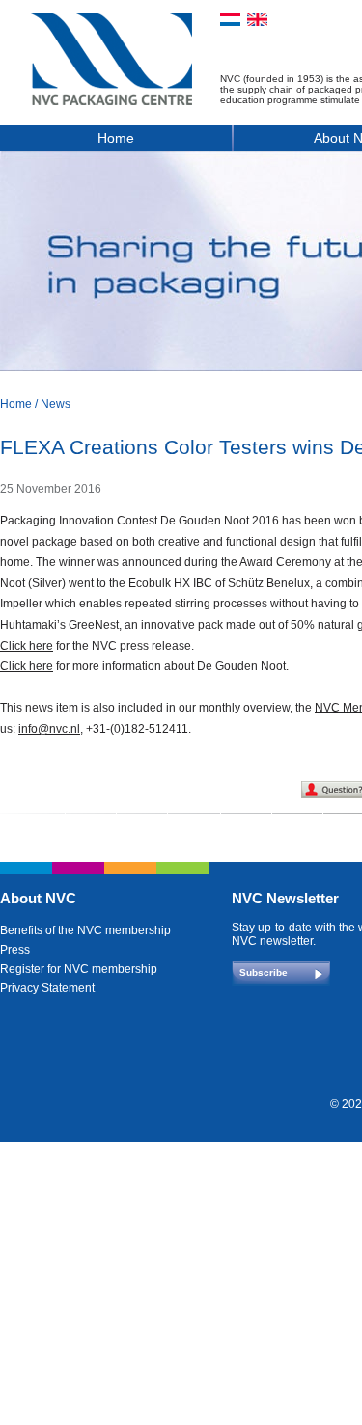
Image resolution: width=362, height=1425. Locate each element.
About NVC (38, 898)
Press (15, 949)
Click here (26, 646)
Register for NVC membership (78, 969)
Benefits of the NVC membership (85, 930)
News (55, 404)
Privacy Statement (47, 988)
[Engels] (257, 19)
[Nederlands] (230, 19)
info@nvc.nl (49, 729)
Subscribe (263, 972)
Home (115, 138)
